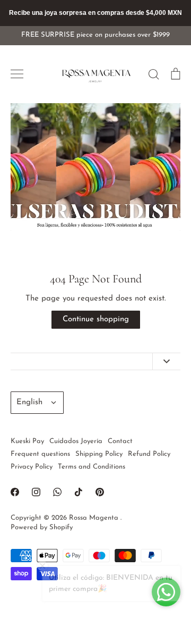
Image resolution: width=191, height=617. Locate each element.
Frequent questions (40, 454)
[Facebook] (14, 492)
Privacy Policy (32, 466)
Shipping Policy (99, 454)
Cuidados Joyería (75, 441)
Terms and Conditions (91, 466)
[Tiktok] (78, 492)
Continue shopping (96, 319)
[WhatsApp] (57, 492)
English (29, 402)
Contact (120, 441)
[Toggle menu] (17, 74)
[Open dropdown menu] (166, 361)
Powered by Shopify (42, 527)
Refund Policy (149, 454)
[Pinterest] (99, 492)
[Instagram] (36, 492)
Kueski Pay (27, 441)
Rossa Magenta (94, 517)
